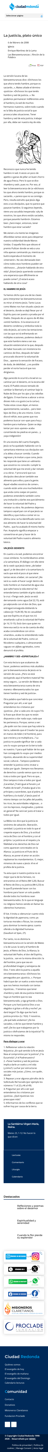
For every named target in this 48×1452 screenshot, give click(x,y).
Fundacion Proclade (15, 1416)
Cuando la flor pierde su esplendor (29, 1236)
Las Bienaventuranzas (19, 54)
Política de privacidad (22, 1445)
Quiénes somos (12, 1364)
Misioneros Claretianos (16, 1410)
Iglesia (11, 46)
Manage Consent (23, 1448)
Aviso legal (38, 1448)
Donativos (10, 1404)
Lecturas (16, 1155)
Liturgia (16, 1169)
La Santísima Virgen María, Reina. (23, 1125)
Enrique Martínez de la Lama (22, 50)
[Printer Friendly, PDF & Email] (36, 66)
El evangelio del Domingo (17, 1378)
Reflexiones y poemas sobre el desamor (30, 1207)
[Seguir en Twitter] (14, 1424)
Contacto (9, 1399)
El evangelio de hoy (14, 1369)
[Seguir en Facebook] (7, 1424)
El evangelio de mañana (17, 1373)
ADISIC (32, 1438)
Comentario (18, 1162)
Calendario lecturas (14, 1382)
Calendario (17, 1176)
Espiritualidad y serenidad (26, 1221)
